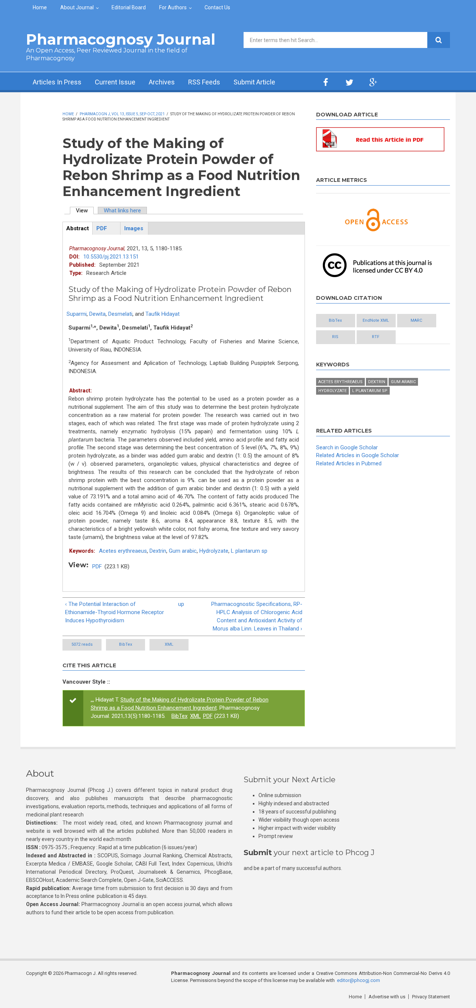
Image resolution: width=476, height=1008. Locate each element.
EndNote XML (376, 320)
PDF (97, 566)
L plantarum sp (249, 551)
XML (169, 644)
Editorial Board (129, 7)
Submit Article (254, 82)
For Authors (173, 7)
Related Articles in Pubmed (349, 463)
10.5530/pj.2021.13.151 (111, 256)
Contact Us (217, 7)
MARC (416, 320)
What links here (122, 210)
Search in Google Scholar (347, 447)
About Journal (77, 7)
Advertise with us (387, 996)
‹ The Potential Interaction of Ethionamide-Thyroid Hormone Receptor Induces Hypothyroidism (114, 612)
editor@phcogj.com (358, 980)
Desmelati (120, 314)
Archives (162, 82)
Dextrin (157, 551)
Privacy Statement (431, 996)
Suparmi (77, 314)
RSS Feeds (204, 82)
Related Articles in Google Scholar (357, 455)
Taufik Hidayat (162, 314)
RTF (375, 336)
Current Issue (115, 82)
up (181, 604)
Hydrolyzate (213, 551)
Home (40, 7)
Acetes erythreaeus (123, 551)
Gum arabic (183, 551)
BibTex (125, 644)
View (85, 210)
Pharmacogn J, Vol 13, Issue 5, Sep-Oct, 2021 (122, 114)
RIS (335, 336)
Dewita (97, 314)
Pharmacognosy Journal (120, 39)
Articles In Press (57, 82)
